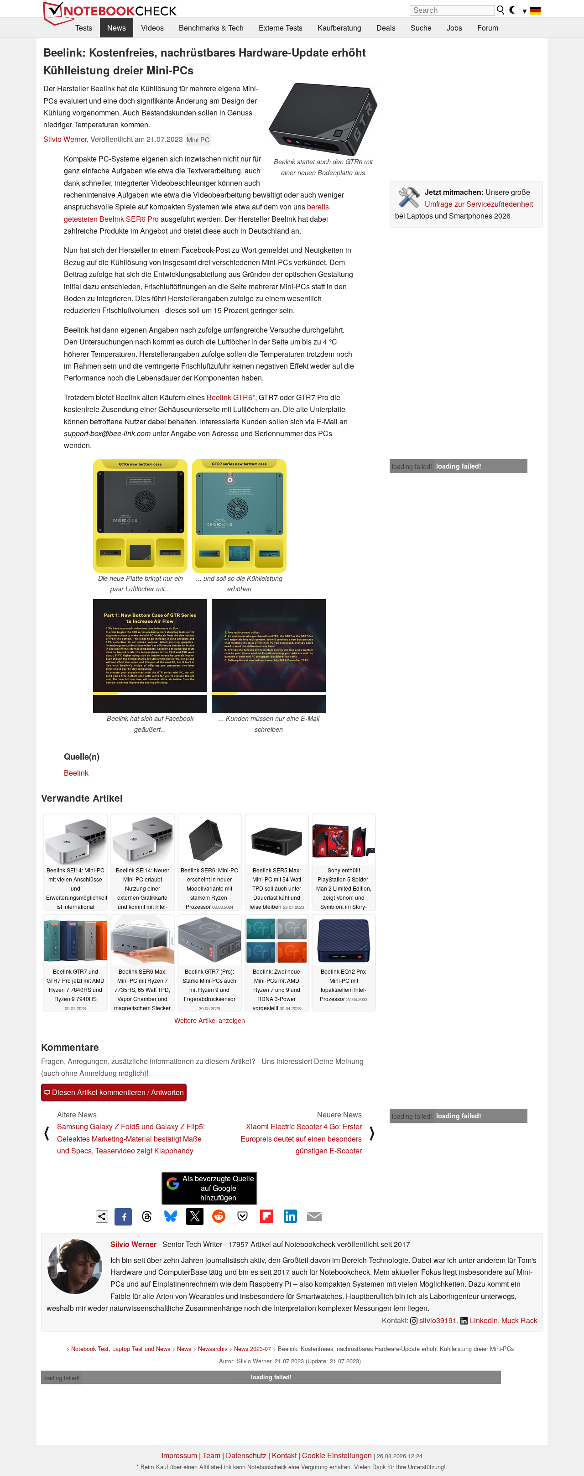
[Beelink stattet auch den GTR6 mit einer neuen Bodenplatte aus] (323, 119)
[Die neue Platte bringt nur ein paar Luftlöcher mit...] (140, 516)
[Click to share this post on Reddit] (218, 1216)
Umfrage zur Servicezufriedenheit (479, 203)
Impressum (179, 1455)
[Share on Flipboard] (266, 1216)
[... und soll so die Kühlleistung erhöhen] (239, 516)
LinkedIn (483, 1320)
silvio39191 (437, 1320)
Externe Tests (280, 27)
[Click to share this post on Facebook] (123, 1217)
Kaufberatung (339, 27)
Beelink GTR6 (229, 397)
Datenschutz (246, 1455)
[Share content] (102, 1216)
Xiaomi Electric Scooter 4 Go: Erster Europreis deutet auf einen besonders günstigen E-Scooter (301, 1138)
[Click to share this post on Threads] (147, 1217)
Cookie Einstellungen (337, 1455)
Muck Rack (519, 1320)
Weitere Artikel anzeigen (209, 1020)
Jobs (454, 27)
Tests (83, 27)
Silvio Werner (65, 139)
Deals (386, 27)
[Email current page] (314, 1217)
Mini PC (198, 139)
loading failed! (412, 466)
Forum (487, 27)
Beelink (76, 772)
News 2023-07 (252, 1348)
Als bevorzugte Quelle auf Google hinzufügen (218, 1188)
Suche (421, 27)
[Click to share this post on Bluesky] (170, 1217)
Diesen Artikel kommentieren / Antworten (117, 1092)
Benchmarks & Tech (211, 27)
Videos (152, 27)
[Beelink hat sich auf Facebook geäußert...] (150, 656)
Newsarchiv (212, 1348)
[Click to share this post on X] (194, 1216)
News (116, 27)
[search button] (501, 10)
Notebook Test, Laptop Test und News (120, 1348)
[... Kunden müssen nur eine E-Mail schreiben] (269, 656)
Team (211, 1455)
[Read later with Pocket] (242, 1216)
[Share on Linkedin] (290, 1216)
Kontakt (284, 1455)
